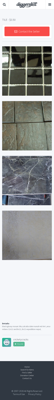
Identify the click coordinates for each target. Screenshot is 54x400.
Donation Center (27, 375)
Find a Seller (27, 372)
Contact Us (27, 378)
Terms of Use (19, 394)
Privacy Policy (34, 394)
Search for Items (27, 369)
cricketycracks (20, 339)
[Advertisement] (27, 294)
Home (27, 367)
